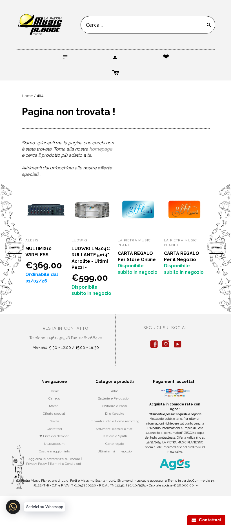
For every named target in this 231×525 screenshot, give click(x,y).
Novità (54, 421)
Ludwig (79, 240)
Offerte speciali (54, 414)
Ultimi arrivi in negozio (114, 451)
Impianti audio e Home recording (114, 421)
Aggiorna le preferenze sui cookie (54, 459)
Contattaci (54, 429)
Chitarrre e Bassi (114, 406)
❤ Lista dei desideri (54, 436)
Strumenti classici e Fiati (114, 429)
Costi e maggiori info (54, 451)
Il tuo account (54, 444)
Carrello (54, 398)
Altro (114, 391)
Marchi (54, 406)
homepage (100, 149)
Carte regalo (114, 444)
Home (27, 95)
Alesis (31, 240)
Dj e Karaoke (114, 414)
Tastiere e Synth (114, 436)
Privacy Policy (36, 464)
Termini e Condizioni (65, 464)
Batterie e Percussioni (114, 398)
